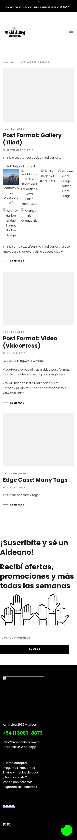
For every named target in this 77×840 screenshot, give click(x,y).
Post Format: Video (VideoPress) (30, 342)
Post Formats (13, 129)
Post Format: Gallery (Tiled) (32, 139)
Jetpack (18, 166)
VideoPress (11, 369)
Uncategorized (14, 473)
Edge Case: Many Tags (35, 480)
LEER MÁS (17, 261)
